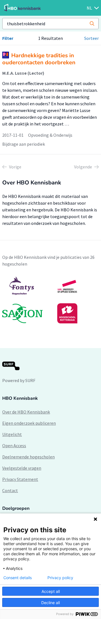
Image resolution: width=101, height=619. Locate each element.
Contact (10, 490)
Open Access (14, 445)
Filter (7, 38)
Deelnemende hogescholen (28, 457)
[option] (50, 299)
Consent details (17, 577)
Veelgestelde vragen (21, 468)
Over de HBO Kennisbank (26, 412)
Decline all (50, 602)
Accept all (51, 591)
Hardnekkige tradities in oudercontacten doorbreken (38, 59)
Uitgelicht (12, 434)
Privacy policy (60, 577)
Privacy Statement (20, 479)
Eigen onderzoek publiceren (29, 423)
